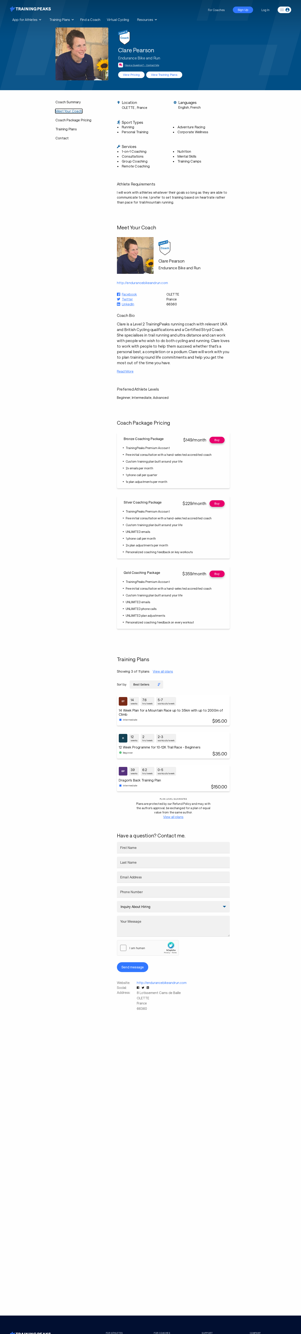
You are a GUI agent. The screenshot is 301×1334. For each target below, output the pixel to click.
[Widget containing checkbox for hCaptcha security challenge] (148, 948)
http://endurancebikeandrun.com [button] (142, 283)
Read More (125, 371)
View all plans (163, 671)
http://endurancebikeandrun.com (162, 983)
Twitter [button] (127, 299)
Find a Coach (90, 20)
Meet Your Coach (68, 111)
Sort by (121, 684)
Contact (62, 138)
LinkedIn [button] (128, 304)
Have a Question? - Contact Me (142, 65)
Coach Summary (68, 102)
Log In (265, 10)
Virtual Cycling (118, 20)
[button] (138, 987)
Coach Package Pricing (73, 120)
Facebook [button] (129, 294)
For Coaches (216, 10)
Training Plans (66, 129)
